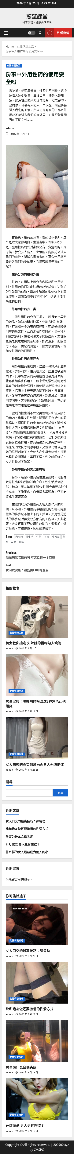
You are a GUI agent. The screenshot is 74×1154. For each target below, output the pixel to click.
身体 (13, 542)
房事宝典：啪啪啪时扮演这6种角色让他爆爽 (36, 703)
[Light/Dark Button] (31, 33)
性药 (38, 536)
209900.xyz (61, 1145)
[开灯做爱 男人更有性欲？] (37, 1099)
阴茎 (21, 542)
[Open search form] (40, 33)
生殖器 (56, 536)
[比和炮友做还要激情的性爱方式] (37, 983)
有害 (46, 536)
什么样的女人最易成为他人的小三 (28, 852)
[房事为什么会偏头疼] (37, 1041)
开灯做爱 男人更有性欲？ (23, 844)
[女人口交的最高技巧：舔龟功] (37, 924)
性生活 (29, 536)
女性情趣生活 (14, 65)
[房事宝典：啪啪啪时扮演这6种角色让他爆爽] (37, 675)
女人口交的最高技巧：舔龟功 (25, 821)
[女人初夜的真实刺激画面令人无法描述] (37, 738)
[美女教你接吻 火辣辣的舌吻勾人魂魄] (37, 617)
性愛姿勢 (63, 32)
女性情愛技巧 (17, 940)
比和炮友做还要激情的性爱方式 (27, 828)
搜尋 (9, 781)
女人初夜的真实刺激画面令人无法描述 (35, 764)
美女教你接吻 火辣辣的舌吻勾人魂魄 (33, 642)
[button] (6, 33)
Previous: (30, 555)
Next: (27, 567)
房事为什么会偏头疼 (19, 836)
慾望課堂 (37, 16)
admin (10, 128)
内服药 (19, 536)
